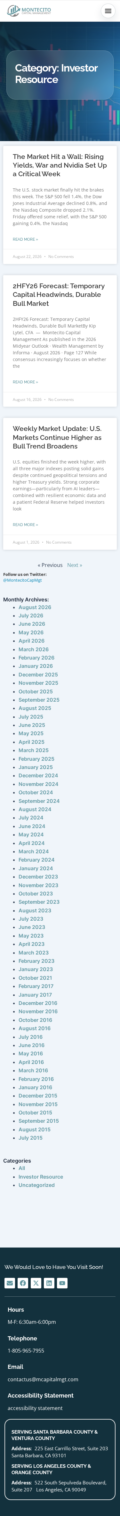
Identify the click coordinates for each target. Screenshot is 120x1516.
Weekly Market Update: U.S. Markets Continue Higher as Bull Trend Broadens (57, 437)
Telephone (22, 1338)
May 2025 (31, 733)
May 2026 (31, 632)
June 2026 (32, 624)
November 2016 (38, 1011)
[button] (108, 11)
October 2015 (35, 1112)
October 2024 (36, 792)
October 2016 (35, 1020)
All (22, 1168)
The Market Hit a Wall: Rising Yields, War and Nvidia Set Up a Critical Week (60, 165)
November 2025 (38, 683)
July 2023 (31, 919)
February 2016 (36, 1079)
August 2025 (35, 708)
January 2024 (36, 868)
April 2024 (32, 843)
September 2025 (39, 700)
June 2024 (32, 826)
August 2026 (35, 607)
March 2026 (34, 649)
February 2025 (36, 759)
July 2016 (31, 1037)
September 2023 (39, 902)
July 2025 (31, 716)
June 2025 (32, 725)
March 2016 (33, 1070)
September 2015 (39, 1121)
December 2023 (38, 876)
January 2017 (35, 995)
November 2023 (38, 885)
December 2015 (38, 1095)
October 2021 (35, 978)
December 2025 (38, 674)
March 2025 (34, 750)
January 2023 (36, 969)
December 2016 (38, 1003)
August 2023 (35, 910)
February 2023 (36, 961)
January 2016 (35, 1087)
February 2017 (36, 986)
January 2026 (36, 666)
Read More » (25, 239)
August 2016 (35, 1028)
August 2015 (35, 1129)
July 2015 (31, 1138)
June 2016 (31, 1045)
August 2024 (35, 809)
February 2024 (37, 859)
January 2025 (36, 767)
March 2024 (34, 851)
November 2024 (39, 784)
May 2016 (31, 1053)
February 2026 (36, 657)
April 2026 (31, 640)
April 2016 (31, 1062)
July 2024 (31, 817)
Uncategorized (37, 1185)
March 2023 (34, 952)
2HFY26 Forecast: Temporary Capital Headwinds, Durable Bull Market (58, 294)
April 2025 (31, 742)
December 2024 (38, 775)
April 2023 (31, 944)
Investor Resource (41, 1176)
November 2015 (38, 1104)
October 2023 (36, 893)
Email (15, 1366)
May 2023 (31, 935)
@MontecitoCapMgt (22, 580)
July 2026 (31, 615)
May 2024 (31, 834)
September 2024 (39, 801)
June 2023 (32, 927)
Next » (74, 565)
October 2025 (36, 691)
